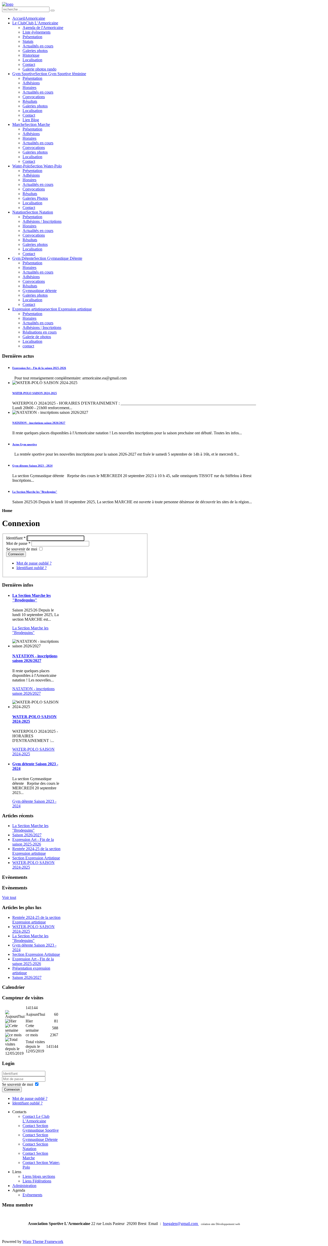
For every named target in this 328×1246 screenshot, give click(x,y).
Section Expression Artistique (36, 858)
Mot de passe (18, 543)
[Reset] (52, 10)
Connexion (16, 554)
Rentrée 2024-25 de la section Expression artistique (36, 851)
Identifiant (16, 538)
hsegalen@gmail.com (181, 1223)
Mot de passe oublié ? (34, 563)
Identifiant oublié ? (31, 568)
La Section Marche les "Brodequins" (30, 827)
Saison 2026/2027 (27, 835)
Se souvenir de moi (21, 549)
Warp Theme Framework (43, 1241)
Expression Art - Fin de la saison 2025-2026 (33, 841)
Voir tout (9, 897)
